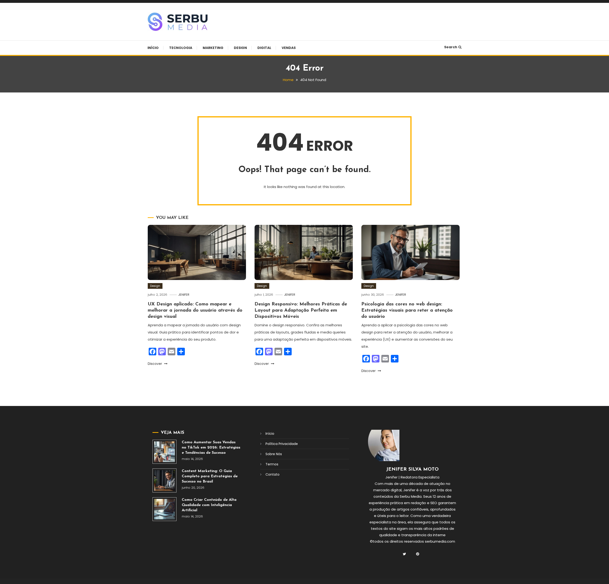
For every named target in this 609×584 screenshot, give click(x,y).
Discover (155, 363)
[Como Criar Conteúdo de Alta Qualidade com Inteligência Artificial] (164, 509)
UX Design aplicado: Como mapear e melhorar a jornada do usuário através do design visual (195, 310)
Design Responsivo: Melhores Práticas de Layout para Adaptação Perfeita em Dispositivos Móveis (301, 310)
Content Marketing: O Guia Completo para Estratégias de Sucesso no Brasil (210, 476)
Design (240, 47)
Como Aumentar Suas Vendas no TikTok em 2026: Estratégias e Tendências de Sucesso (211, 447)
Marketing (213, 47)
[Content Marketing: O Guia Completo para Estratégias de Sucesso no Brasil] (164, 480)
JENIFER (183, 294)
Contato (272, 474)
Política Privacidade (281, 443)
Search (450, 47)
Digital (264, 47)
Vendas (289, 47)
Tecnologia (180, 47)
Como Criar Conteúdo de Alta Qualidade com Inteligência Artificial (209, 505)
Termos (271, 464)
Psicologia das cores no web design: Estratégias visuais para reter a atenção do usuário (407, 310)
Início (153, 47)
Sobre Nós (273, 454)
